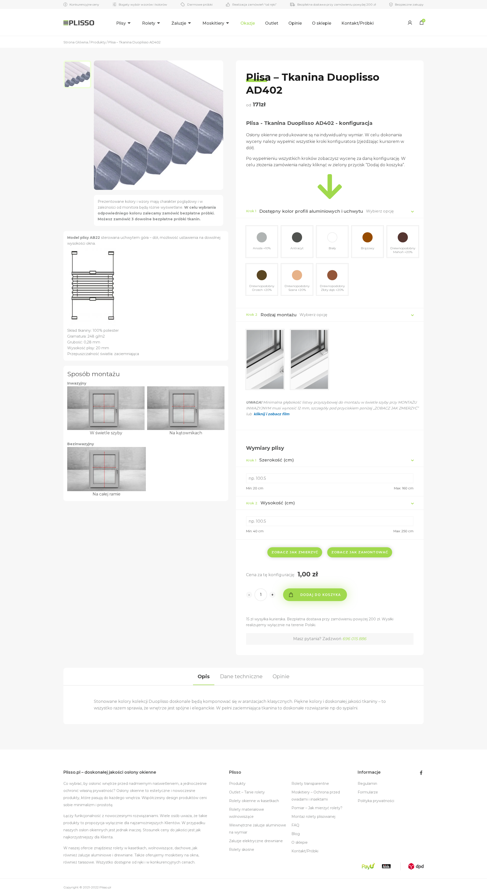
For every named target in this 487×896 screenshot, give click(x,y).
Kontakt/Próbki (357, 23)
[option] (78, 74)
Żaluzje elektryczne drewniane (256, 841)
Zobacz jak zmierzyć (294, 552)
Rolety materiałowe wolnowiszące (246, 813)
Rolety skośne (241, 849)
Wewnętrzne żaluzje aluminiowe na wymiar (257, 829)
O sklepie (321, 23)
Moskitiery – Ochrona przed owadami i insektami (315, 796)
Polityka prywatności (376, 801)
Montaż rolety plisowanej (313, 816)
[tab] (203, 676)
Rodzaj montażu (278, 314)
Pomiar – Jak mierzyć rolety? (316, 808)
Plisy (121, 23)
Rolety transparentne (310, 783)
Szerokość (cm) (270, 459)
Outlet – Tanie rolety (247, 792)
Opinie (295, 23)
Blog (295, 834)
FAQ (295, 825)
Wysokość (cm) (270, 502)
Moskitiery (213, 23)
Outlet (271, 23)
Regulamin (367, 783)
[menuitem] (124, 22)
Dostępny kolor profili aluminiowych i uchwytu (311, 211)
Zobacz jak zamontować (359, 552)
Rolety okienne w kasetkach (254, 801)
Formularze (368, 792)
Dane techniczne (241, 676)
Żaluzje (178, 23)
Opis (204, 676)
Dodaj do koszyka (320, 594)
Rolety (148, 23)
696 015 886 (354, 638)
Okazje (247, 23)
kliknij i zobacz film (271, 414)
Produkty (237, 783)
